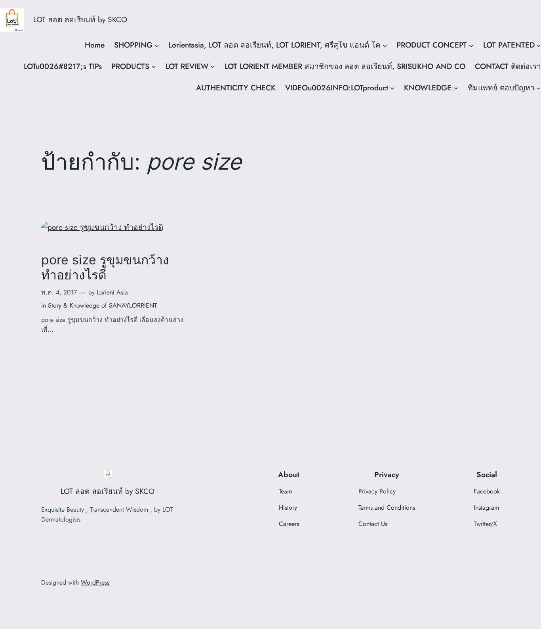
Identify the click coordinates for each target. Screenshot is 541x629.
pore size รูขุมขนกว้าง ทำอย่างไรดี (105, 267)
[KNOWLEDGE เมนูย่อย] (455, 88)
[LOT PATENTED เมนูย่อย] (538, 45)
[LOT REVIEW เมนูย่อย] (212, 66)
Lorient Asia (112, 292)
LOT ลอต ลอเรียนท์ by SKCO (80, 19)
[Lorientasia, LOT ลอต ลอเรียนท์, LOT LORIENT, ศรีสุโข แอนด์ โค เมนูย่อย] (385, 45)
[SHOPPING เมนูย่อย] (156, 45)
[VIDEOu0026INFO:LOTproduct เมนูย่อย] (392, 88)
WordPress (95, 582)
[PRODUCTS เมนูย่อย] (153, 66)
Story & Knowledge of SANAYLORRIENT (102, 305)
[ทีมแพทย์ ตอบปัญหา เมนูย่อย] (538, 88)
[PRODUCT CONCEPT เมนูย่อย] (471, 45)
